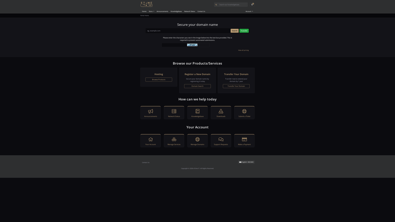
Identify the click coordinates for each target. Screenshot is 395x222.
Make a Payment (244, 144)
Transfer (244, 31)
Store (151, 11)
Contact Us (201, 11)
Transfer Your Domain (236, 86)
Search (234, 31)
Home (144, 11)
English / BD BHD (247, 162)
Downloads (221, 116)
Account (249, 11)
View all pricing (243, 50)
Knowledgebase (176, 11)
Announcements (162, 11)
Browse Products (158, 79)
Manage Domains (197, 144)
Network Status (189, 11)
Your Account (150, 144)
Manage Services (174, 144)
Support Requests (221, 144)
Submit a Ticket (244, 116)
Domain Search (197, 86)
